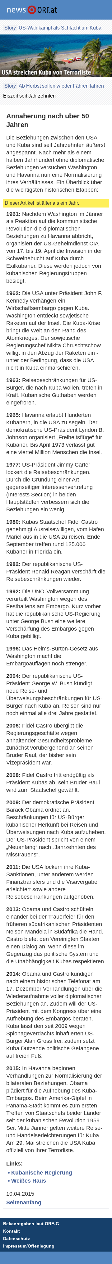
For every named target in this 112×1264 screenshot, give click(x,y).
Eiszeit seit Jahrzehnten (29, 95)
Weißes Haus (28, 1181)
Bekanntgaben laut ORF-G (31, 1223)
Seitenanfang (23, 1202)
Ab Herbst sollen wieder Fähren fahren (61, 86)
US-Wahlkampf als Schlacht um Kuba (60, 27)
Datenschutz (16, 1238)
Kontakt (11, 1231)
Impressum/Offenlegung (28, 1245)
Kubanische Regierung (41, 1173)
